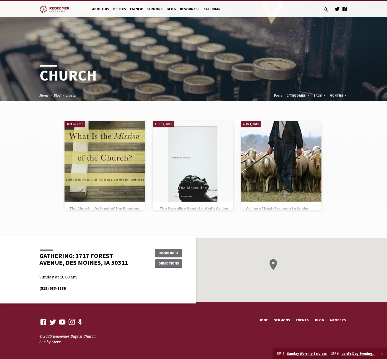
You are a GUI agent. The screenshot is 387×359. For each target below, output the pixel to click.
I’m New (136, 9)
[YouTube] (62, 322)
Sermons (155, 9)
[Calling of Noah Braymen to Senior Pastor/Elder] (281, 161)
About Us (100, 9)
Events (302, 320)
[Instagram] (72, 322)
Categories (296, 95)
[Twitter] (337, 9)
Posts (278, 95)
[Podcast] (80, 322)
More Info (168, 252)
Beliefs (119, 9)
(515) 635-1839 (52, 288)
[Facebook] (345, 9)
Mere (56, 341)
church (71, 95)
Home (43, 95)
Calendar (212, 9)
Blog (171, 9)
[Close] (381, 353)
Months (337, 95)
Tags (318, 95)
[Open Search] (326, 9)
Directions (168, 263)
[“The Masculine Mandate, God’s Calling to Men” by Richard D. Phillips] (193, 161)
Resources (190, 9)
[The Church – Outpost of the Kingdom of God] (104, 161)
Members (338, 320)
